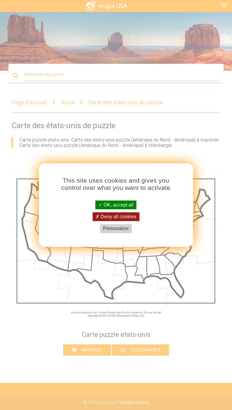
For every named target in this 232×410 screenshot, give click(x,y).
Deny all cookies (117, 216)
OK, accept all (118, 204)
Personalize (116, 228)
